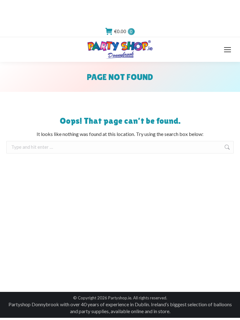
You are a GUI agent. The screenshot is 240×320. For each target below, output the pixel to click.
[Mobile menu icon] (227, 49)
